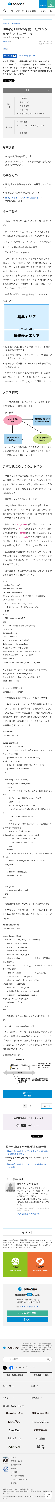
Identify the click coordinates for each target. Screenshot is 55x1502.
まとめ (22, 129)
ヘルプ (13, 1457)
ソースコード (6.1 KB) (26, 55)
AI (12, 10)
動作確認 (23, 121)
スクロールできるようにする (32, 125)
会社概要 (14, 1472)
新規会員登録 (28, 1313)
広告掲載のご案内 (41, 1375)
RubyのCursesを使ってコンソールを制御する (26, 1164)
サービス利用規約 (17, 1476)
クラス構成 (24, 109)
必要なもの (24, 102)
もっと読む (10, 1167)
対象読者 (23, 98)
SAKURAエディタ (31, 197)
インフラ (43, 10)
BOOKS (35, 1397)
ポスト (10, 80)
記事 (34, 1385)
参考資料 (23, 133)
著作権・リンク (16, 1461)
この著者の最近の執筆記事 (28, 1213)
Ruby (5, 49)
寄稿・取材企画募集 (15, 1375)
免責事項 (14, 1468)
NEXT (46, 1106)
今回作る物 (24, 105)
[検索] (5, 10)
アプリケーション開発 (26, 10)
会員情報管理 (16, 1464)
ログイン (29, 1320)
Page (9, 127)
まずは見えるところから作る (32, 113)
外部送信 (14, 1483)
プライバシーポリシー (19, 1479)
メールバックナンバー (29, 1306)
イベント (7, 1397)
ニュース (7, 1385)
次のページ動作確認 (27, 1094)
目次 (27, 90)
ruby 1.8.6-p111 (13, 197)
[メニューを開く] (4, 4)
